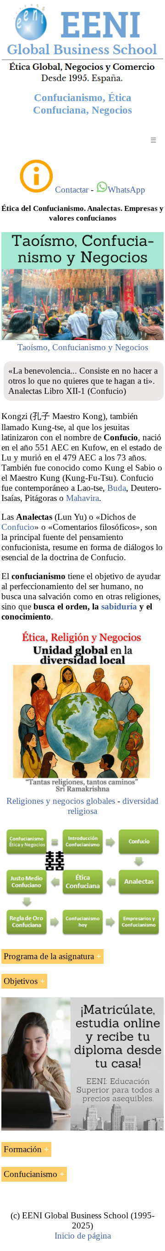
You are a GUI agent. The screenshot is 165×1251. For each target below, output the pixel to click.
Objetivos (21, 981)
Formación (23, 1149)
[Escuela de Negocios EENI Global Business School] (82, 82)
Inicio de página (83, 1235)
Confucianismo (30, 1174)
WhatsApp (126, 189)
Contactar (71, 189)
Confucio (17, 527)
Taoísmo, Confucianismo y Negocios (82, 347)
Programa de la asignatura (49, 956)
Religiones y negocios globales (60, 801)
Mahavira (82, 498)
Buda (116, 488)
